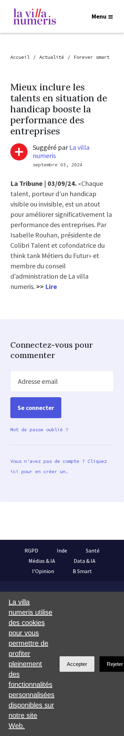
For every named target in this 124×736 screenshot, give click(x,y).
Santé (93, 550)
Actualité (51, 57)
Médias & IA (42, 560)
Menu (99, 16)
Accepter (77, 664)
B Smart (82, 571)
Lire (51, 286)
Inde (62, 550)
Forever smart (92, 57)
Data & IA (84, 560)
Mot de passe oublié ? (39, 429)
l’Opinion (43, 571)
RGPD (31, 550)
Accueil (20, 57)
